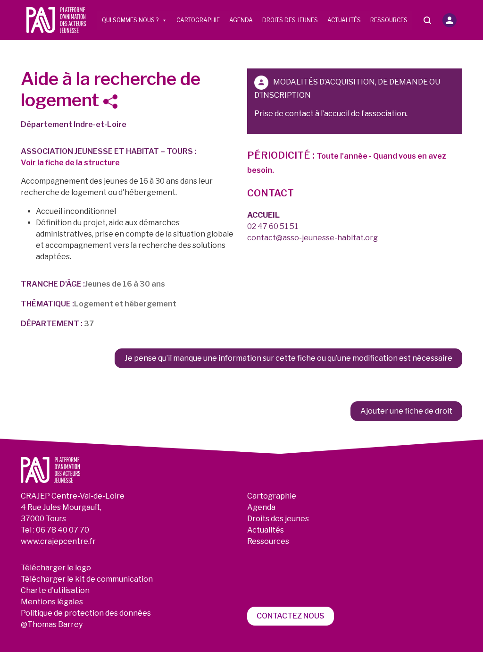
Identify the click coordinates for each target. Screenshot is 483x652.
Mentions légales (52, 601)
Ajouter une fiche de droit (406, 410)
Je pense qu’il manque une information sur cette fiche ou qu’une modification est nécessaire (288, 358)
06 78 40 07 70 (62, 529)
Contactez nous (291, 615)
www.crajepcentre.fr (58, 541)
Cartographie (198, 20)
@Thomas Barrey (52, 624)
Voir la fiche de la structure (70, 162)
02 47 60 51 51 (272, 226)
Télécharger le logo (56, 567)
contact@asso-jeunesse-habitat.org (312, 237)
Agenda (241, 20)
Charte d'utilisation (55, 590)
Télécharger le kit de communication (87, 579)
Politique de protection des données (86, 613)
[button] (449, 20)
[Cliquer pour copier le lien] (113, 101)
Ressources (389, 20)
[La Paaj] (56, 19)
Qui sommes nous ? (130, 20)
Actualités (344, 20)
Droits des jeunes (290, 20)
